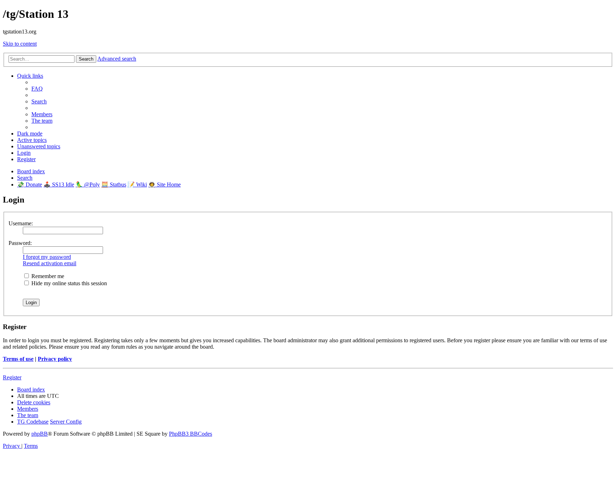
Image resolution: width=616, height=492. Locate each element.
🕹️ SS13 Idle (58, 184)
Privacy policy (55, 359)
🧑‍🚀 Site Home (164, 184)
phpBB (39, 434)
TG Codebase (32, 422)
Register (12, 377)
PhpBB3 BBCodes (190, 434)
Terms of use (18, 359)
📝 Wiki (137, 184)
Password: (20, 243)
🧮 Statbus (113, 184)
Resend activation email (49, 263)
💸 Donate (29, 184)
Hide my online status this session (68, 283)
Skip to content (20, 44)
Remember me (47, 276)
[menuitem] (37, 89)
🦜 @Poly (88, 184)
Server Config (66, 422)
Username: (21, 223)
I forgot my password (47, 257)
